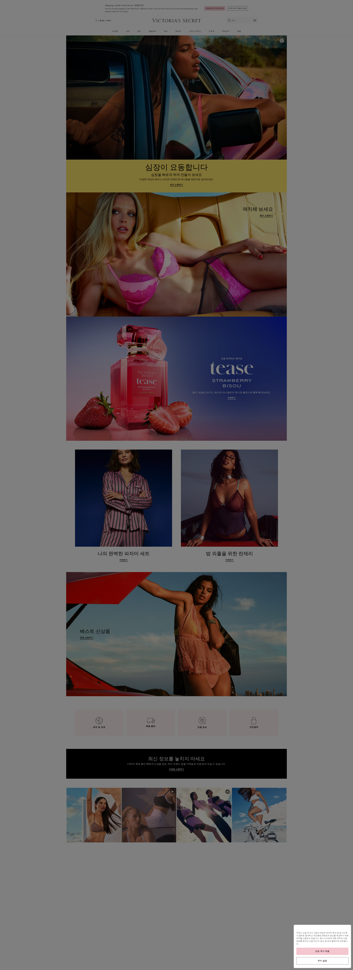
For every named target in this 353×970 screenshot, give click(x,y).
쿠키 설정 (322, 961)
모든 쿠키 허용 (322, 951)
